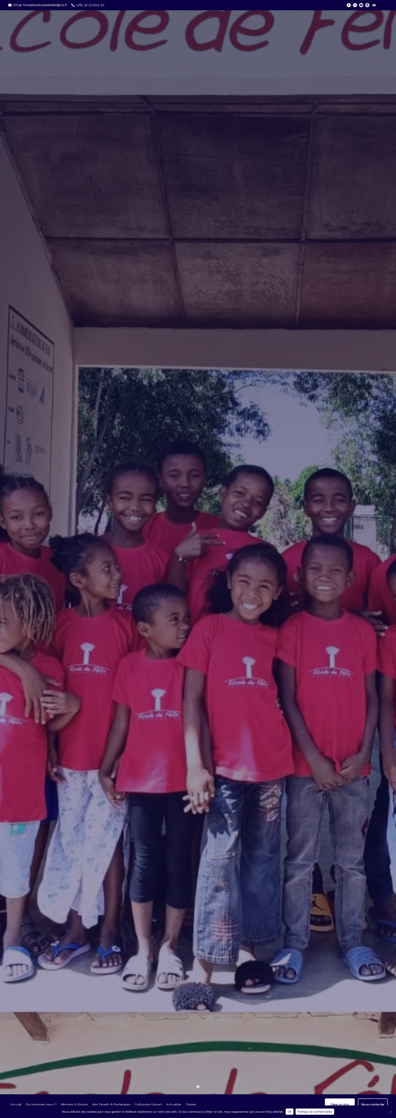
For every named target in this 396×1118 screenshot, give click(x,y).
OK (289, 1111)
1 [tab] (198, 1087)
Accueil (15, 1105)
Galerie (191, 1105)
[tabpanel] (198, 552)
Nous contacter (372, 1104)
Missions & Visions (74, 1105)
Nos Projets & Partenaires (111, 1105)
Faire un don (340, 1104)
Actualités (174, 1105)
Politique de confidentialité (315, 1111)
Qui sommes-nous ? (41, 1105)
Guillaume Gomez (148, 1105)
